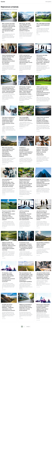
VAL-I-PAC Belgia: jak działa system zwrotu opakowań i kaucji (43, 25)
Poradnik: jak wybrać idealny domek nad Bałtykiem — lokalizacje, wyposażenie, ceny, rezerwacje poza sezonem (8, 307)
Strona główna (48, 1)
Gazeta (3, 1)
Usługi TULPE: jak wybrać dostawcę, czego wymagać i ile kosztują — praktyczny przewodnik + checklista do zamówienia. (42, 120)
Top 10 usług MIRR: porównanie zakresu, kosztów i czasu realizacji (25, 119)
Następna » (28, 326)
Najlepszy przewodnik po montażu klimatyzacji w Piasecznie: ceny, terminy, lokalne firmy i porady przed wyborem (25, 307)
